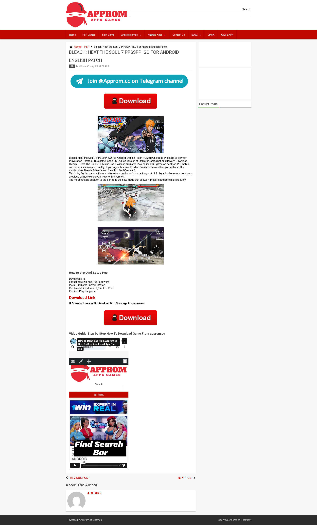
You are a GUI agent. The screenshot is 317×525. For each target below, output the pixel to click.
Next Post (185, 477)
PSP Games (89, 34)
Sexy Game (108, 34)
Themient (246, 520)
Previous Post (79, 477)
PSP (86, 46)
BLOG (195, 34)
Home (72, 34)
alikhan (83, 66)
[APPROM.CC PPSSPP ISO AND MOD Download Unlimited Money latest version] (97, 26)
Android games (129, 34)
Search (246, 9)
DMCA (211, 34)
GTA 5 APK (227, 34)
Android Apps (155, 34)
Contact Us (179, 34)
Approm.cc (86, 520)
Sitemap (97, 520)
